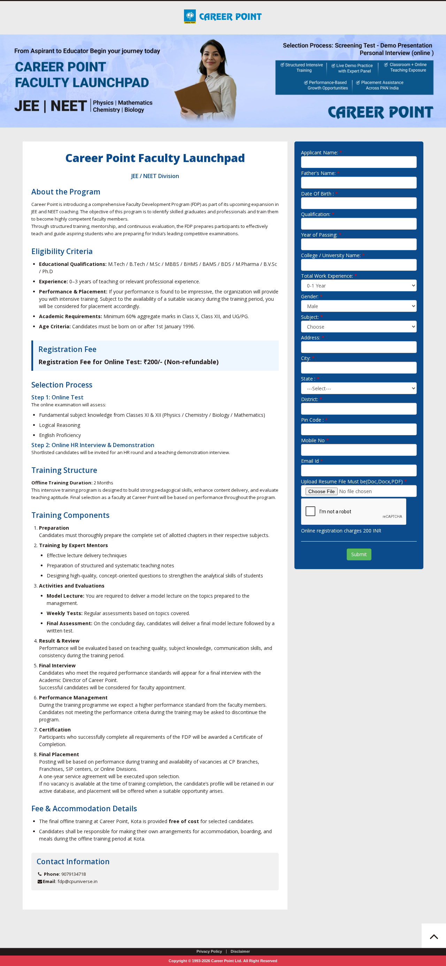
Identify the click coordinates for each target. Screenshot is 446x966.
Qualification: (315, 214)
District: (309, 399)
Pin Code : (312, 419)
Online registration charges (331, 530)
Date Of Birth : (317, 193)
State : (308, 378)
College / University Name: (331, 255)
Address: (310, 337)
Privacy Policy (209, 951)
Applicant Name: (319, 152)
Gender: (309, 296)
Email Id (310, 461)
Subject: (310, 317)
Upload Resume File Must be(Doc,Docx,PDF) (352, 481)
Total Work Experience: (327, 276)
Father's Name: (318, 173)
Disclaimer (240, 951)
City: (305, 358)
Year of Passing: (319, 234)
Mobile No (313, 440)
